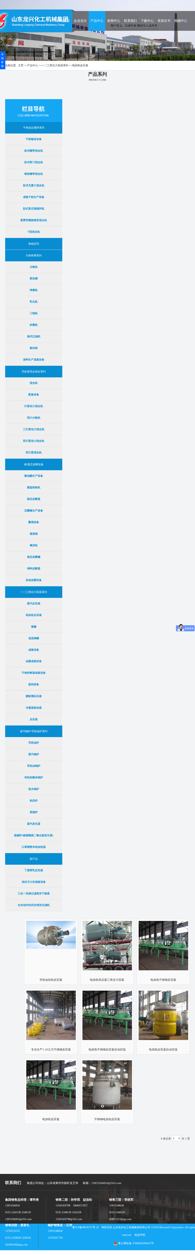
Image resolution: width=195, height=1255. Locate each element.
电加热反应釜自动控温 (163, 1049)
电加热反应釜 (80, 65)
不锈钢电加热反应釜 (107, 1119)
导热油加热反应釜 (50, 979)
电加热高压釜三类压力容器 (107, 979)
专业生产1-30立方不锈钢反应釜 (51, 1049)
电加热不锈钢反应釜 (163, 979)
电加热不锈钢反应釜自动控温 (107, 1049)
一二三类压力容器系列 (55, 65)
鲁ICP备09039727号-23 (85, 1227)
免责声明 (139, 1235)
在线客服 (2, 60)
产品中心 (32, 65)
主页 (20, 65)
